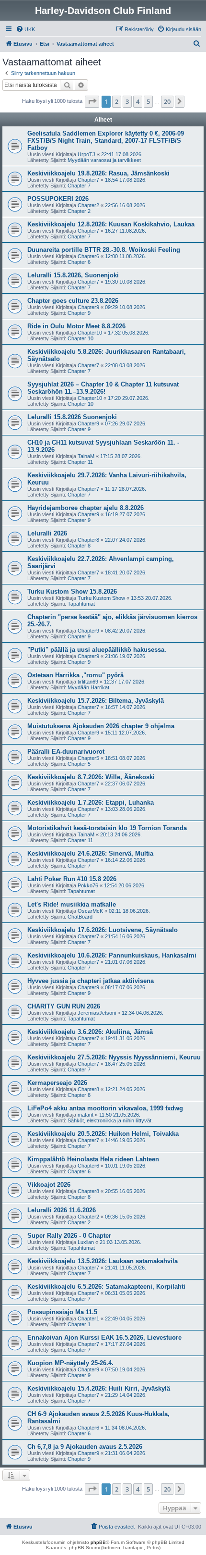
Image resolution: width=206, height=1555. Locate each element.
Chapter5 (88, 758)
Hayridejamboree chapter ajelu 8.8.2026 (85, 507)
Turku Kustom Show (101, 598)
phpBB (98, 1542)
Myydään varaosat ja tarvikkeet (104, 160)
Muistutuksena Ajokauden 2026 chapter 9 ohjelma (100, 726)
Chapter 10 (80, 338)
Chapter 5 (79, 764)
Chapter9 (88, 307)
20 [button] (167, 101)
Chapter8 (88, 540)
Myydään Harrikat (88, 687)
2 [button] (116, 101)
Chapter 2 (79, 211)
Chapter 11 (80, 462)
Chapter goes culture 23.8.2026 (72, 300)
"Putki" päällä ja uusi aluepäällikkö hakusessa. (96, 649)
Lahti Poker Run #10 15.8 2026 (71, 879)
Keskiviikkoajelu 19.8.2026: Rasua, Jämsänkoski (98, 173)
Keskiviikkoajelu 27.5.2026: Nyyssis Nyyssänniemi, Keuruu (114, 1057)
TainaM (86, 456)
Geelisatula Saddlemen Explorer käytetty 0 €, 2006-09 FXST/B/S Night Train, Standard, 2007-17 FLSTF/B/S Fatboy (105, 140)
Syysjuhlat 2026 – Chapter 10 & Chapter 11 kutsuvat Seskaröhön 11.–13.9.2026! (103, 388)
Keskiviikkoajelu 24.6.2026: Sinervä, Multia (90, 853)
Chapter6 (88, 256)
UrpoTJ (86, 154)
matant (85, 1115)
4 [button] (137, 101)
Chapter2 (88, 205)
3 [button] (127, 101)
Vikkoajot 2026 (48, 1184)
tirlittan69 (88, 681)
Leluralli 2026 (47, 533)
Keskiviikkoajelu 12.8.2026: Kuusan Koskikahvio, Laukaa (111, 224)
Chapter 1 (79, 1324)
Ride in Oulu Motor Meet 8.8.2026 (76, 326)
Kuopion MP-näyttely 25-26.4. (70, 1363)
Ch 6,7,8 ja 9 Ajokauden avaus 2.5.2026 (84, 1446)
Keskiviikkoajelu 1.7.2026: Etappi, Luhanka (90, 802)
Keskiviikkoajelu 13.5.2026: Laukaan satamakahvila (102, 1261)
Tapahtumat (81, 604)
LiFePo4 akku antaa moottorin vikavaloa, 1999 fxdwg (105, 1108)
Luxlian (86, 1242)
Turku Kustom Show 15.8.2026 (72, 591)
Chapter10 (90, 333)
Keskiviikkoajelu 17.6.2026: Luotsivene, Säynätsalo (102, 929)
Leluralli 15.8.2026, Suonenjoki (73, 275)
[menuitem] (25, 29)
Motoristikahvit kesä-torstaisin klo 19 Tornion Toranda (107, 828)
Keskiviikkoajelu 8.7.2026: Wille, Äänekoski (91, 777)
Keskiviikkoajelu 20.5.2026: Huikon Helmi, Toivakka (103, 1133)
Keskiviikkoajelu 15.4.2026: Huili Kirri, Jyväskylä (98, 1388)
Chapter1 (88, 1318)
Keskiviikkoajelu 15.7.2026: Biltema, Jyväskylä (95, 700)
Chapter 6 (79, 262)
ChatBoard (80, 917)
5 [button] (148, 101)
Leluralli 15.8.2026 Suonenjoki (72, 417)
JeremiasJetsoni (97, 1013)
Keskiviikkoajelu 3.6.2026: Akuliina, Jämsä (90, 1031)
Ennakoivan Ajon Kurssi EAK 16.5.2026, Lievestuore (104, 1337)
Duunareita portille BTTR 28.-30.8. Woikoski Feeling (103, 249)
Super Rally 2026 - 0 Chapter (69, 1235)
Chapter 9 (79, 313)
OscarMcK (90, 911)
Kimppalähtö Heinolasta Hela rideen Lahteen (93, 1159)
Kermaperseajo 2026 (57, 1082)
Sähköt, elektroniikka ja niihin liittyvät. (110, 1120)
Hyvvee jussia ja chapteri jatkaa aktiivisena (90, 980)
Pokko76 (88, 885)
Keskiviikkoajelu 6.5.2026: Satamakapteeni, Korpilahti (106, 1286)
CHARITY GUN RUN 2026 (63, 1006)
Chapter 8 (79, 545)
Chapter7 (88, 180)
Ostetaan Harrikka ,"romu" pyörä (75, 675)
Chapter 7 (79, 185)
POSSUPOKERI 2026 (58, 198)
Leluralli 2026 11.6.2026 (61, 1210)
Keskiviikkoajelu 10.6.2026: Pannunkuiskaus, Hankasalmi (111, 955)
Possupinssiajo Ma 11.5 (62, 1312)
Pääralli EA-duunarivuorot (65, 751)
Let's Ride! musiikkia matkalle (71, 904)
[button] (92, 101)
